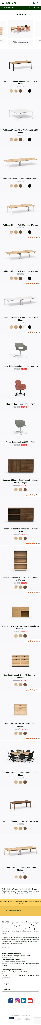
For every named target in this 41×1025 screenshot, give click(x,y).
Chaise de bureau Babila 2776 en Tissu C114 (20, 366)
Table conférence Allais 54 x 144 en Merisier (20, 179)
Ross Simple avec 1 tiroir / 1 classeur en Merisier (21, 725)
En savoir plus (6, 947)
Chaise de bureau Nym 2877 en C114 (20, 442)
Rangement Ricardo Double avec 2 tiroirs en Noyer (20, 530)
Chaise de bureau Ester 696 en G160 (20, 404)
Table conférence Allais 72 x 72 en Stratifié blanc (20, 131)
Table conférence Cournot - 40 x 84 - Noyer (20, 821)
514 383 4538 (35, 8)
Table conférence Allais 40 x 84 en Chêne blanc (20, 82)
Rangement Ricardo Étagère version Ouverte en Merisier (20, 579)
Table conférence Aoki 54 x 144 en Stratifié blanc (20, 318)
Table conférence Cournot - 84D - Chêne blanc (20, 773)
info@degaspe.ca (8, 976)
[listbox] (20, 91)
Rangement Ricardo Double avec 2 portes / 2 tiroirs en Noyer (20, 481)
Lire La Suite (28, 893)
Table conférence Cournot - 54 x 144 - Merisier (20, 868)
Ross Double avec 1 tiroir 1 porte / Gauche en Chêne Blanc (20, 627)
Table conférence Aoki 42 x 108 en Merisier (20, 225)
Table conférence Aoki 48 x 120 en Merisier (20, 271)
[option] (11, 91)
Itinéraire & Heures (8, 957)
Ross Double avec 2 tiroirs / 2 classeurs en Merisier (21, 676)
